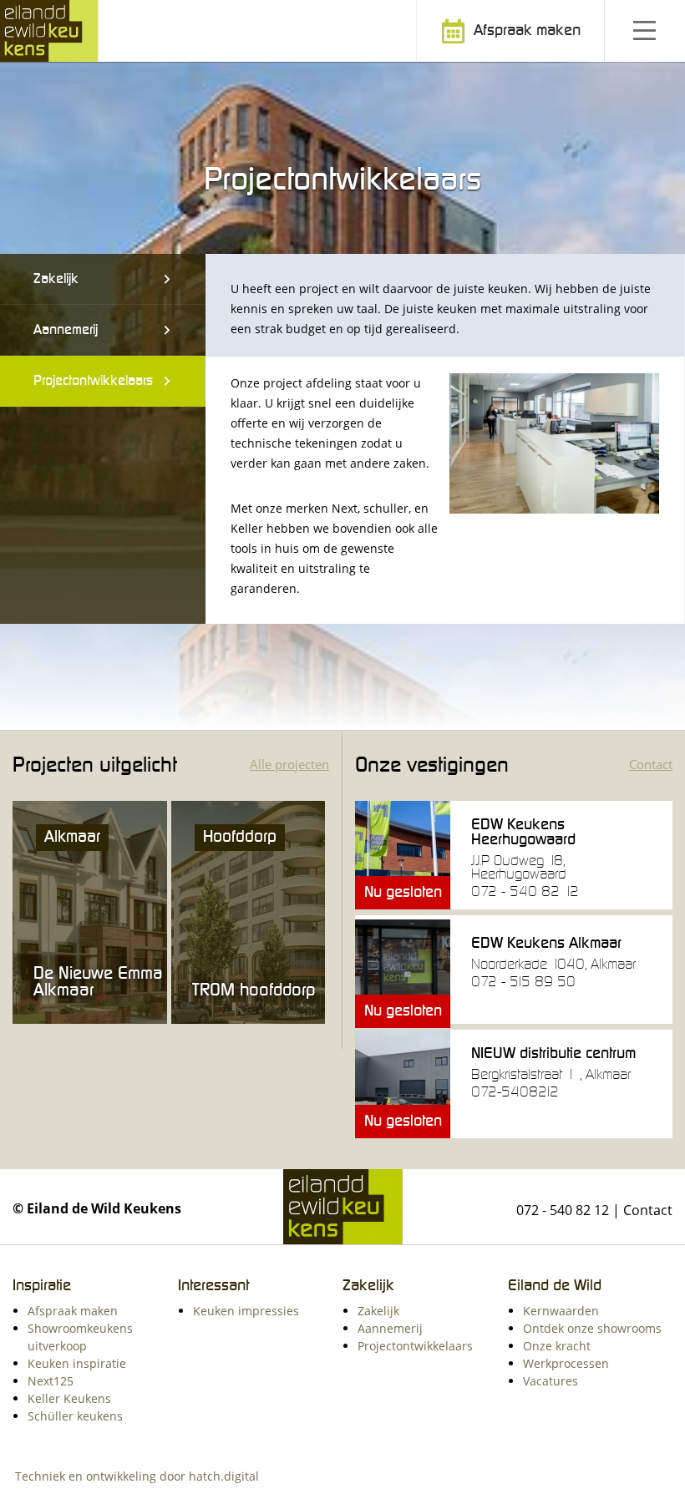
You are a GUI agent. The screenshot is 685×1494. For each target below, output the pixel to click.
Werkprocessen (566, 1363)
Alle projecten (289, 764)
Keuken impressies (246, 1311)
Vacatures (550, 1381)
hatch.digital (224, 1476)
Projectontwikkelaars (93, 380)
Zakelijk (56, 279)
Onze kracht (557, 1346)
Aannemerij (65, 330)
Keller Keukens (69, 1398)
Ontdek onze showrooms (592, 1328)
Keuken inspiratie (77, 1363)
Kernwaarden (561, 1311)
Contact (650, 764)
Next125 (51, 1381)
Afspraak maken (525, 30)
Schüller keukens (75, 1416)
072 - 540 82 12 (562, 1210)
